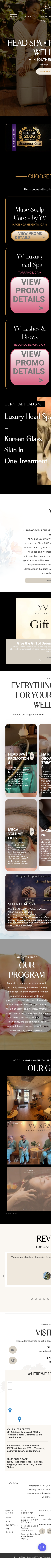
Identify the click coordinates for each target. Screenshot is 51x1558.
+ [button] (10, 1400)
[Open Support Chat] (42, 1547)
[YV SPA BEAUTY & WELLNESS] (19, 1435)
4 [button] (44, 1314)
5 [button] (48, 1314)
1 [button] (31, 1314)
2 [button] (36, 1314)
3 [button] (40, 1314)
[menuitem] (13, 16)
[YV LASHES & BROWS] (10, 1426)
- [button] (10, 1404)
